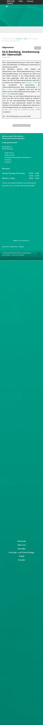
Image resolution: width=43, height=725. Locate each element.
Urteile (25, 39)
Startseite (19, 39)
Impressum (5, 246)
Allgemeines (8, 47)
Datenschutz (14, 246)
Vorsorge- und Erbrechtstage (21, 552)
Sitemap (21, 246)
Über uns (21, 545)
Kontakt (21, 560)
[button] (37, 48)
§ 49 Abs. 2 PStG (31, 82)
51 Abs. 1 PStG (34, 109)
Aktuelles (21, 549)
